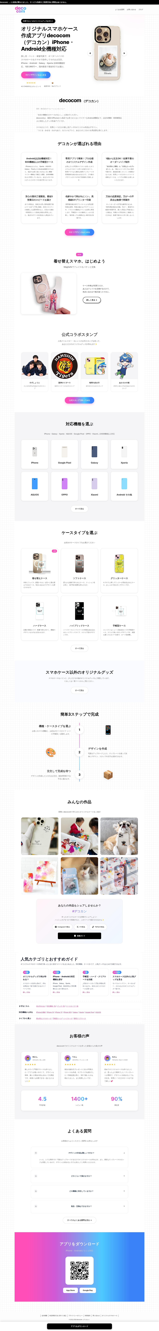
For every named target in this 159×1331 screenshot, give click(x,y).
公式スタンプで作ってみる (79, 400)
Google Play (88, 1290)
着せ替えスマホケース (43, 1018)
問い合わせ (96, 1315)
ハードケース (67, 1018)
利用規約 (87, 1315)
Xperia (81, 1012)
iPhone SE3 (68, 1012)
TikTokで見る (99, 927)
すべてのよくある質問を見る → (79, 1220)
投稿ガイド (81, 936)
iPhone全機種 (41, 1012)
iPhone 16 (50, 1012)
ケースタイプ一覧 (72, 1006)
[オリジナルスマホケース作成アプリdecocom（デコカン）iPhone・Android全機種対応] (21, 9)
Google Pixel (89, 1012)
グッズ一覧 (61, 1006)
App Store (70, 1290)
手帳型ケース (57, 1018)
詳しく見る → (91, 300)
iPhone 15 (58, 1012)
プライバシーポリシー (76, 1315)
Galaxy (75, 1012)
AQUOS (98, 1012)
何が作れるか (40, 1006)
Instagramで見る (64, 927)
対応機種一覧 (51, 1006)
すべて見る (79, 509)
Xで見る (82, 927)
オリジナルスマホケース (109, 1315)
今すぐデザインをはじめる (35, 75)
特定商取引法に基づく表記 (57, 1315)
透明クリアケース (80, 1018)
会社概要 (44, 1315)
